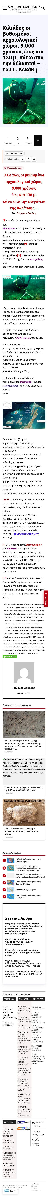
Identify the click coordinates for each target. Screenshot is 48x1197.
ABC (19, 530)
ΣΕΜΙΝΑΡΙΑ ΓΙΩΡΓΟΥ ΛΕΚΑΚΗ (38, 1021)
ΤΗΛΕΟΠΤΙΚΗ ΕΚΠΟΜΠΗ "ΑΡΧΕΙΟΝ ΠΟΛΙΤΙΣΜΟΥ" (23, 1061)
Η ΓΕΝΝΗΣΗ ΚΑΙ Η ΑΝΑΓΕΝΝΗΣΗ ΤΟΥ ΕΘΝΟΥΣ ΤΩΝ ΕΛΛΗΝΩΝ (24, 1071)
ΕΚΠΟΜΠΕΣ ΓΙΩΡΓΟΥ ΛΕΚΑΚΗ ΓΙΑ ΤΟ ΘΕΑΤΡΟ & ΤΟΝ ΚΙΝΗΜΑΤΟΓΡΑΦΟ (24, 1111)
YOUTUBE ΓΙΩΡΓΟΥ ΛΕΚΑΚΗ (24, 1026)
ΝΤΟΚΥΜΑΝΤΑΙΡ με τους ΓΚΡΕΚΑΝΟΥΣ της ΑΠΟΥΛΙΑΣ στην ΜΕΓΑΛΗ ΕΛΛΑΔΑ (24, 1098)
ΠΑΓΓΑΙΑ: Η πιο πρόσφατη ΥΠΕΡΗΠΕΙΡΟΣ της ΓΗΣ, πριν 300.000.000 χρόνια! (19, 941)
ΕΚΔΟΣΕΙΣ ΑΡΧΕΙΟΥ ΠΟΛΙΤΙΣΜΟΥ (36, 1015)
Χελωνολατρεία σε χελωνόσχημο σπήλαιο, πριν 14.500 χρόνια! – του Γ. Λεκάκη (23, 952)
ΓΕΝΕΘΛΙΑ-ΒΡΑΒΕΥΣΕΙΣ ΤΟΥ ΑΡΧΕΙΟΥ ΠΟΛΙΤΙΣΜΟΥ (37, 1028)
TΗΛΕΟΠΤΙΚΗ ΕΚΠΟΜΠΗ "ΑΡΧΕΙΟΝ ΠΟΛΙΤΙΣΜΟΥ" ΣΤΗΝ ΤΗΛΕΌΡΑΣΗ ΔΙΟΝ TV (24, 1037)
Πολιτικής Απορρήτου (35, 1139)
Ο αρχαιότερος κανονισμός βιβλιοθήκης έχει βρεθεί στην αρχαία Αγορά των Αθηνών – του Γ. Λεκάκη (23, 963)
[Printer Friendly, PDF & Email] (10, 658)
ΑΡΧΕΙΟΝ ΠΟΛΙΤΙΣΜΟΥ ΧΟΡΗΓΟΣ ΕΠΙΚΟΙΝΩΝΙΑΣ (37, 1038)
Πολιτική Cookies (38, 1134)
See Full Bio (22, 693)
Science (28, 526)
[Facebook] (33, 1126)
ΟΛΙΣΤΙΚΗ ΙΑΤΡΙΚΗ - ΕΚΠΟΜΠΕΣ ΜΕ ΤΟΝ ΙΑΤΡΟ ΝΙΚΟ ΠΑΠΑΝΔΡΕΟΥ (9, 1156)
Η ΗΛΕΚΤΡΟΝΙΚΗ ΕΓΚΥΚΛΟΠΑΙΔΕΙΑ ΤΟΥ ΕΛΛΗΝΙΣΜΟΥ (24, 11)
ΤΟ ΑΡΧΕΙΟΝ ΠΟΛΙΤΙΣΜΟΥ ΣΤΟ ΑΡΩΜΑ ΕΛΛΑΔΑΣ (24, 1019)
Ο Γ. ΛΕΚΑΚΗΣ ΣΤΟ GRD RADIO (9, 1164)
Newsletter (46, 598)
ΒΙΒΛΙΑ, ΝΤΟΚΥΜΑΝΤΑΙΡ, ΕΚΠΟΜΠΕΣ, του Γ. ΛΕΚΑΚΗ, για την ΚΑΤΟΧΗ (38, 1058)
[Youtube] (39, 1126)
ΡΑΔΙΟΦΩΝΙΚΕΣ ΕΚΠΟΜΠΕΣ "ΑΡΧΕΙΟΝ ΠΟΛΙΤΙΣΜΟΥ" (8, 1132)
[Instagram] (35, 1126)
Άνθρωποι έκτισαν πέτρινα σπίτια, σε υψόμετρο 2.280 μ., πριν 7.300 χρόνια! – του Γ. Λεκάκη (24, 974)
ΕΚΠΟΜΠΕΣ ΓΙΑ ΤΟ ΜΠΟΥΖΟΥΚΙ (8, 1141)
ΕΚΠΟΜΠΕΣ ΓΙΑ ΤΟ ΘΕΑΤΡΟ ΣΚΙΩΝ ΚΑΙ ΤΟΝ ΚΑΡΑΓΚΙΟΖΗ (9, 1173)
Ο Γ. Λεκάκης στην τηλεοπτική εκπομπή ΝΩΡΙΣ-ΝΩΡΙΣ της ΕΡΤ (24, 1009)
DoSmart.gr (8, 1187)
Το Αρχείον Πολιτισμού (35, 1144)
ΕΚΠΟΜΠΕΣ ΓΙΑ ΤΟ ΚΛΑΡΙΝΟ (8, 1147)
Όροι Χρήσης (36, 1131)
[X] (37, 1126)
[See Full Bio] (29, 693)
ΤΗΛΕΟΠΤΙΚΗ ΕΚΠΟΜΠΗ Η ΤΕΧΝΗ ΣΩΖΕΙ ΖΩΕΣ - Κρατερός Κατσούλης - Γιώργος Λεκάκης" (24, 1084)
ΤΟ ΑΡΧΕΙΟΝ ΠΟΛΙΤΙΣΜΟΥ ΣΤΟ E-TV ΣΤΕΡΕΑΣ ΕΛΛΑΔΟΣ (24, 1050)
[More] (38, 140)
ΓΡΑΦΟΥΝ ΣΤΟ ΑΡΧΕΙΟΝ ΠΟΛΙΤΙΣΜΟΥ (36, 1048)
